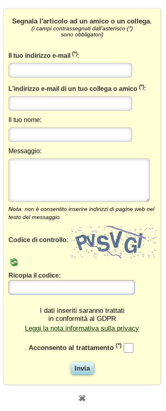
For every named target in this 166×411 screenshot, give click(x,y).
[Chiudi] (82, 397)
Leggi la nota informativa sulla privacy (82, 328)
